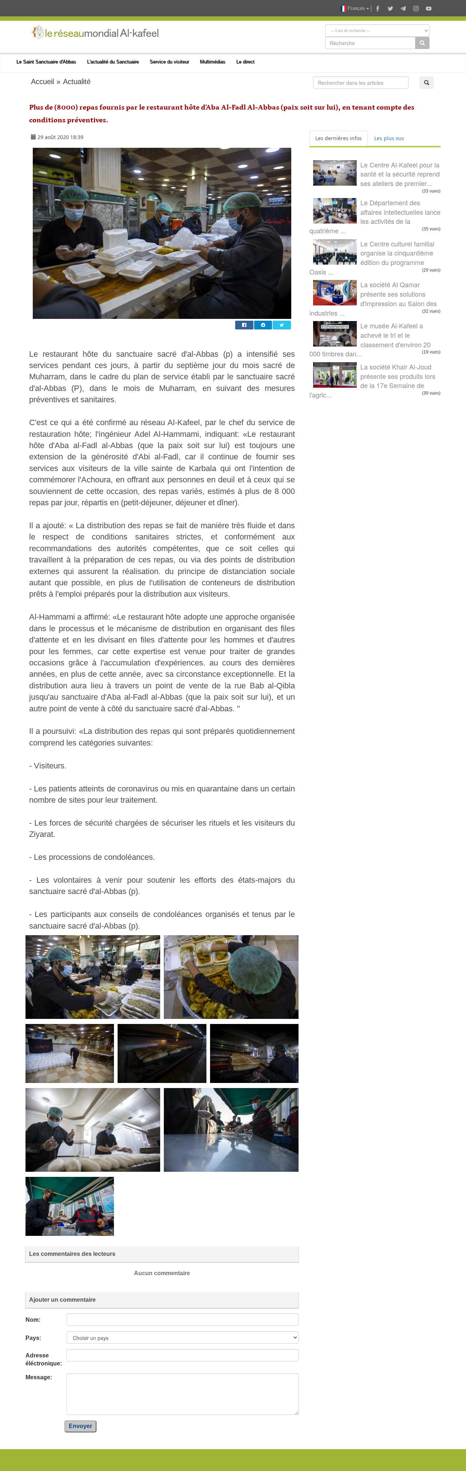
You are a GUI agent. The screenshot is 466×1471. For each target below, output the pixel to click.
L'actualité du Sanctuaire (113, 61)
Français (356, 8)
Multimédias (212, 61)
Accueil (42, 81)
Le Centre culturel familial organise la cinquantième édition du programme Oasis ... (371, 257)
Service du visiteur (169, 61)
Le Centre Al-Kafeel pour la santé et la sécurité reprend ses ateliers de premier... (400, 174)
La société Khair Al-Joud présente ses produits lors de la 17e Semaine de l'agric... (372, 380)
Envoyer (80, 1426)
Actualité (77, 81)
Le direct (245, 61)
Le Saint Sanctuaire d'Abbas (46, 61)
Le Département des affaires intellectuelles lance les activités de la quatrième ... (375, 216)
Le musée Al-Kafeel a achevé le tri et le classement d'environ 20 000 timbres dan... (370, 339)
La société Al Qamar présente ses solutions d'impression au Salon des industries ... (373, 298)
